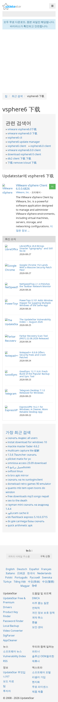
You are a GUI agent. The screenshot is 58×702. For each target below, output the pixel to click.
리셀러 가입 (39, 677)
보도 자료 (8, 681)
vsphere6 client (17, 146)
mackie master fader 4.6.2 (23, 446)
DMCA (36, 598)
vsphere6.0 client (40, 146)
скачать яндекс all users (23, 438)
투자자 (7, 691)
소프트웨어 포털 (41, 672)
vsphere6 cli (15, 137)
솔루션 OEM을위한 (43, 656)
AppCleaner (10, 640)
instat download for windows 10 (27, 442)
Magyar (25, 586)
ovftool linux (15, 471)
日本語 (21, 573)
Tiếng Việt (20, 581)
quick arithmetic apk (20, 525)
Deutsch (22, 569)
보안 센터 (37, 627)
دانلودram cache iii (18, 513)
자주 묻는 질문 (40, 603)
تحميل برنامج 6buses (19, 467)
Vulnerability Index (14, 656)
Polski (8, 577)
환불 (34, 622)
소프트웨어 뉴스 (12, 651)
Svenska (47, 577)
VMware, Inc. (23, 192)
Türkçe (7, 581)
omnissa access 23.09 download (27, 463)
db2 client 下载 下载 (19, 158)
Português (21, 577)
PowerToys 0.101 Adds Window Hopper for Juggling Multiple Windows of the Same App (36, 303)
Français (46, 569)
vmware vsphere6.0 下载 (22, 133)
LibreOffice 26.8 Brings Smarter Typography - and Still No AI (36, 248)
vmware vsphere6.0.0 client (24, 150)
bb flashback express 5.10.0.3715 (28, 517)
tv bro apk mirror (18, 475)
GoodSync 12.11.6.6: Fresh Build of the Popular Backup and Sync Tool (34, 374)
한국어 (31, 573)
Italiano (10, 573)
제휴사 (36, 661)
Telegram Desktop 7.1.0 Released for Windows (32, 391)
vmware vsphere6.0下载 (22, 129)
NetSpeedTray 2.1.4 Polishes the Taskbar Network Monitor (35, 285)
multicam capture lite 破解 (23, 450)
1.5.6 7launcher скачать (22, 454)
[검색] (53, 14)
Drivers (7, 607)
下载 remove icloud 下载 (22, 162)
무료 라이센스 (40, 686)
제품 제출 (37, 691)
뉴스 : (29, 550)
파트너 (36, 651)
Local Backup (11, 626)
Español (34, 569)
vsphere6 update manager (24, 142)
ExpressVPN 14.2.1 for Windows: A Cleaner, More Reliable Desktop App (33, 409)
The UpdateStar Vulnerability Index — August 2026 (35, 320)
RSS (5, 661)
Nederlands (44, 573)
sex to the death (17, 500)
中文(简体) (34, 581)
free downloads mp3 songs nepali (28, 496)
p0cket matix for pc (19, 459)
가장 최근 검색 (18, 432)
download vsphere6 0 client (24, 154)
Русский (35, 577)
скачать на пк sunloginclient (25, 479)
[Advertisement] (29, 61)
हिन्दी (34, 586)
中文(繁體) (48, 581)
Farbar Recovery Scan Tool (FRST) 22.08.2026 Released (34, 337)
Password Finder (13, 621)
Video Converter (13, 630)
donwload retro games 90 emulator (29, 484)
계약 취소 (37, 617)
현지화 (36, 682)
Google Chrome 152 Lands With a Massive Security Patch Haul (35, 267)
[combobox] (26, 14)
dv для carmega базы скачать (26, 521)
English (10, 569)
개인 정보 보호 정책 (43, 612)
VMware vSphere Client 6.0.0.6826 (31, 186)
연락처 (36, 608)
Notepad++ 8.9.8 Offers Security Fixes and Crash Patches (32, 355)
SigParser (9, 635)
